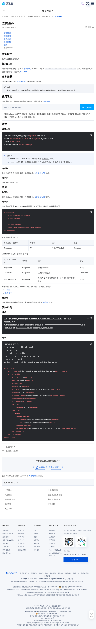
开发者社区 (22, 543)
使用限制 (7, 42)
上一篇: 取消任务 (8, 447)
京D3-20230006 (81, 589)
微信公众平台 (43, 573)
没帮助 (57, 467)
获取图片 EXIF (10, 499)
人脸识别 (5, 546)
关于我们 (52, 546)
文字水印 (51, 504)
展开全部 (7, 47)
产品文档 (21, 530)
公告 (35, 530)
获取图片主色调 (54, 499)
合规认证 (52, 543)
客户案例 (52, 540)
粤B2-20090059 (53, 587)
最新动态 (52, 530)
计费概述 (8, 490)
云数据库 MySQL (8, 540)
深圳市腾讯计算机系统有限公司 (23, 587)
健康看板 (37, 543)
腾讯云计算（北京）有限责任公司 (18, 589)
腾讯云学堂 (22, 550)
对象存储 (5, 537)
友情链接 (47, 576)
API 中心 (21, 533)
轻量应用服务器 (7, 533)
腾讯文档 (76, 573)
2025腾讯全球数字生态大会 (55, 554)
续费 (35, 537)
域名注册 (5, 543)
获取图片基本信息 (55, 494)
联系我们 (37, 546)
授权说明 (7, 36)
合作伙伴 (52, 537)
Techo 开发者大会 (55, 550)
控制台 (36, 533)
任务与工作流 (35, 16)
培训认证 (21, 546)
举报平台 (37, 540)
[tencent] (11, 573)
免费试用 (52, 533)
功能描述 (7, 32)
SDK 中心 (21, 537)
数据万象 (46, 10)
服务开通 (7, 39)
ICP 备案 (37, 550)
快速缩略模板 (53, 490)
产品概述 (8, 494)
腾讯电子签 (85, 573)
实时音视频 (6, 550)
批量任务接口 (47, 16)
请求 (5, 45)
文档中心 (5, 16)
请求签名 (8, 504)
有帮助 (42, 467)
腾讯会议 (34, 573)
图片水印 (8, 508)
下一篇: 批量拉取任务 (10, 451)
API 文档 (23, 16)
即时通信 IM (6, 553)
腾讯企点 (61, 573)
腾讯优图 (53, 573)
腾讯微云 (68, 573)
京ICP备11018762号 (51, 589)
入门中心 (21, 540)
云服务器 (5, 530)
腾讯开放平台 (24, 573)
